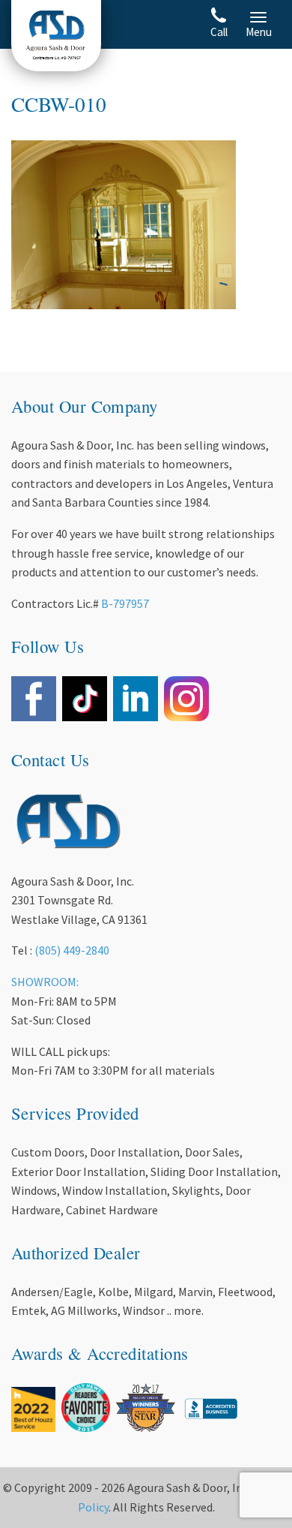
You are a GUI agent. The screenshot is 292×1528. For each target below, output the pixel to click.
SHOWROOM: (45, 981)
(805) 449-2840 (71, 950)
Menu (259, 32)
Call (219, 32)
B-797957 (125, 603)
